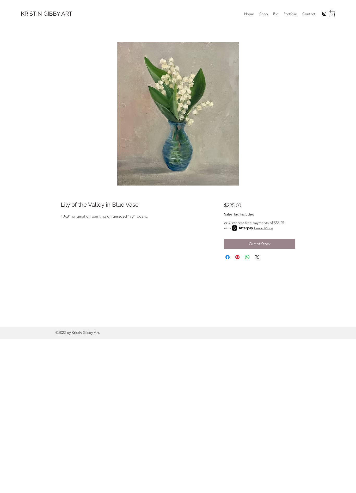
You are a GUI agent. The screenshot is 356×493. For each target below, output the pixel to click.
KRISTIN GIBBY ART (46, 13)
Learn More (263, 228)
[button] (332, 13)
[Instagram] (324, 13)
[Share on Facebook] (227, 257)
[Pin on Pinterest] (237, 257)
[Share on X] (257, 257)
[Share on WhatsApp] (247, 257)
